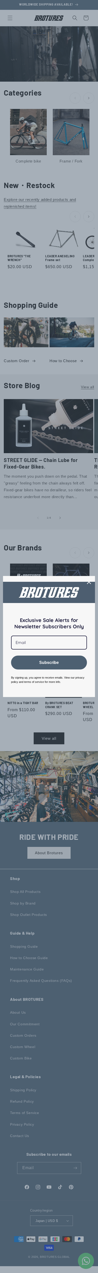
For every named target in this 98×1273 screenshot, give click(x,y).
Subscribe (49, 662)
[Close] (89, 582)
